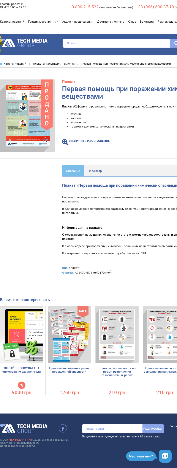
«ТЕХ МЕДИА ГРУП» (20, 439)
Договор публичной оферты (17, 445)
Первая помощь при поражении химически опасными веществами (126, 63)
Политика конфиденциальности (20, 442)
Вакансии (147, 21)
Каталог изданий (12, 21)
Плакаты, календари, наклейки (54, 63)
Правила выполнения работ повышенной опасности (69, 369)
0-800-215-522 (85, 7)
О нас (132, 21)
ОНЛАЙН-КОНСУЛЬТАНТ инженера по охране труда (21, 369)
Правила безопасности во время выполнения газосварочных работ (117, 371)
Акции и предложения (77, 21)
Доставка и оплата (110, 21)
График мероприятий (43, 21)
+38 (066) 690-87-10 (155, 7)
